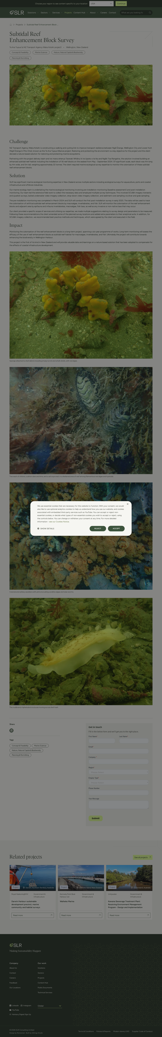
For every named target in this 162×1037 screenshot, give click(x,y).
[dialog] (81, 518)
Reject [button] (97, 528)
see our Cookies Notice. (59, 522)
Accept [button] (116, 528)
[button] (45, 528)
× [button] (127, 504)
